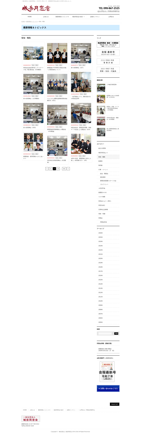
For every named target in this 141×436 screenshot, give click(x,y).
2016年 (100, 275)
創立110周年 (102, 148)
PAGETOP (114, 404)
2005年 (100, 322)
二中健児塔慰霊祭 (112, 84)
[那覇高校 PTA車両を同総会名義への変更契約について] (57, 53)
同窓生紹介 (101, 205)
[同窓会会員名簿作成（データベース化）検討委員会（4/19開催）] (33, 53)
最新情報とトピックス (44, 410)
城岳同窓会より (103, 152)
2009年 (100, 305)
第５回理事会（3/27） (77, 67)
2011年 (100, 297)
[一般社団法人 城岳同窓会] (39, 9)
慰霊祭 (100, 161)
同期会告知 (103, 222)
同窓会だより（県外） (105, 201)
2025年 (100, 237)
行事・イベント (103, 169)
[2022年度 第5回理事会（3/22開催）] (57, 146)
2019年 (100, 262)
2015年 (100, 280)
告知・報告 (35, 65)
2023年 (100, 246)
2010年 (100, 301)
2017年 (100, 271)
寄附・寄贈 (101, 214)
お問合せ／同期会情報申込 (110, 11)
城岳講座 (102, 177)
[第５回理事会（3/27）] (81, 53)
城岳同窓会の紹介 (59, 410)
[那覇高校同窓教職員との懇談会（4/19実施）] (57, 115)
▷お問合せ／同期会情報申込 (87, 410)
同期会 (100, 218)
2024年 (100, 241)
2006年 (100, 318)
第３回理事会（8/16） (30, 127)
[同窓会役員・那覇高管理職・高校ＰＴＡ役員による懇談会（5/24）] (81, 113)
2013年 (100, 288)
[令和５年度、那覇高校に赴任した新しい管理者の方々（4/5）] (81, 144)
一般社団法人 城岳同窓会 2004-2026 (68, 431)
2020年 (100, 258)
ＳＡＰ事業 (101, 197)
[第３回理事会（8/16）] (33, 113)
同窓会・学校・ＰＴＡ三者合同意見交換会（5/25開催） (113, 108)
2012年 (100, 292)
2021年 (100, 254)
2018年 (100, 267)
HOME (25, 410)
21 (64, 169)
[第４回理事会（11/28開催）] (33, 84)
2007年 (100, 314)
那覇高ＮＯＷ (102, 192)
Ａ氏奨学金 (101, 188)
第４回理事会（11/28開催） (31, 98)
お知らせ (32, 410)
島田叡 (100, 165)
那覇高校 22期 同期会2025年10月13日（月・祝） (106, 349)
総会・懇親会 (104, 173)
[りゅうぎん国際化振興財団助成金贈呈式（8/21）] (57, 84)
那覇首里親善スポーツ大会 (108, 181)
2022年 (100, 250)
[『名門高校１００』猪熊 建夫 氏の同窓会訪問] (81, 82)
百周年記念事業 (103, 209)
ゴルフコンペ (104, 184)
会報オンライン (71, 410)
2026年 (100, 233)
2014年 (100, 284)
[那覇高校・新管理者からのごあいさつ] (33, 142)
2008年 (100, 309)
